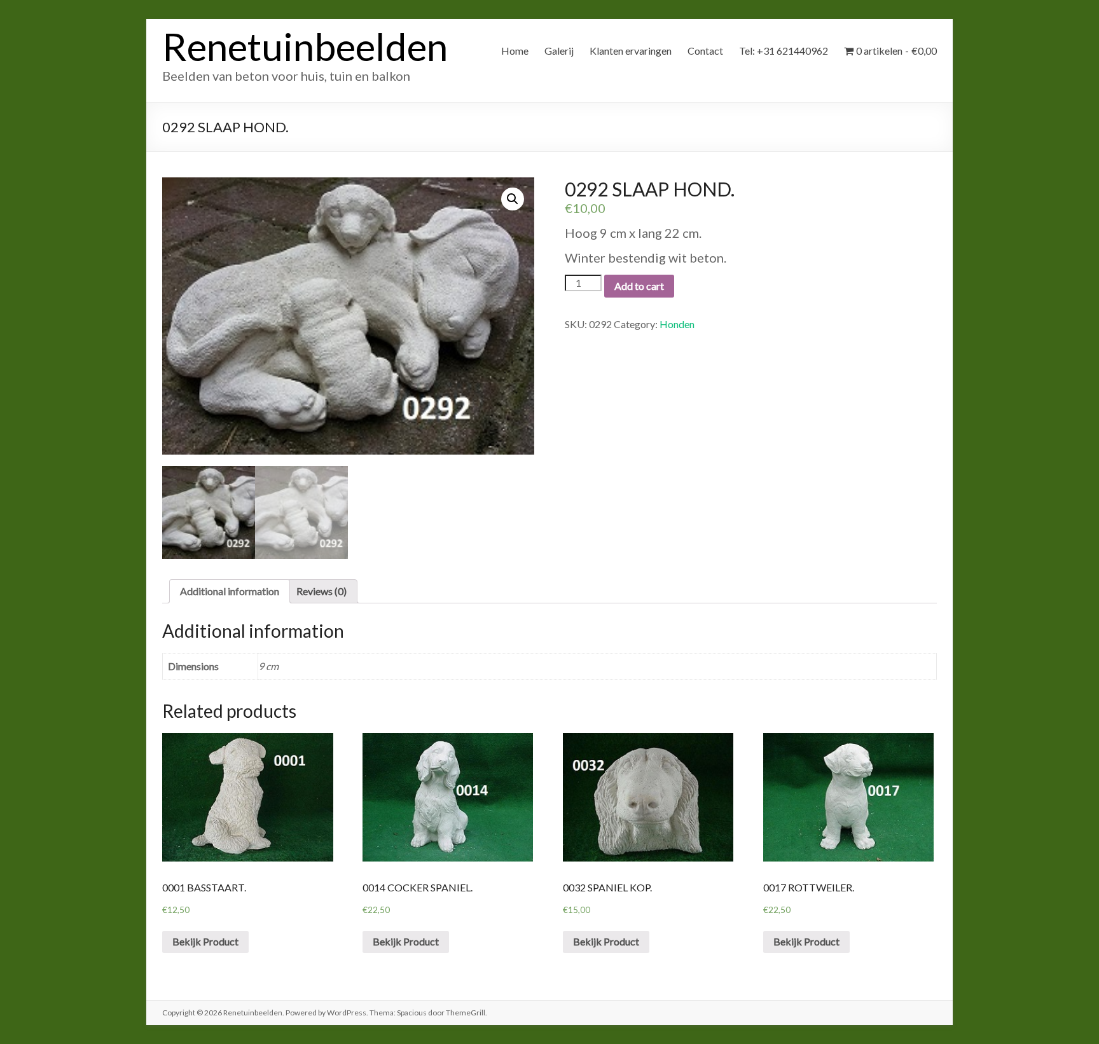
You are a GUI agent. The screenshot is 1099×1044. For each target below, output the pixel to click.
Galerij (559, 51)
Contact (705, 51)
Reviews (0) (321, 591)
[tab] (229, 591)
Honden (677, 324)
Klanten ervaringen (631, 51)
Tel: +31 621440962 (783, 51)
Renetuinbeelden (305, 46)
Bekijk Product (205, 941)
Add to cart (639, 286)
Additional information (229, 591)
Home (515, 51)
